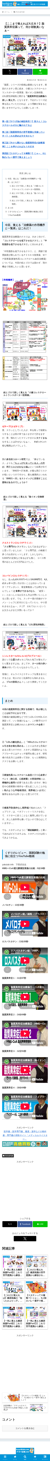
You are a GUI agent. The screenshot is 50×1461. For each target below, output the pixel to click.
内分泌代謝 (9, 1156)
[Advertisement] (25, 1189)
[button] (44, 769)
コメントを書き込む (25, 1428)
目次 (21, 173)
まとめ (10, 208)
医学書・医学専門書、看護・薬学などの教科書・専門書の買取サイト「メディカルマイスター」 (25, 1135)
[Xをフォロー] (25, 1238)
